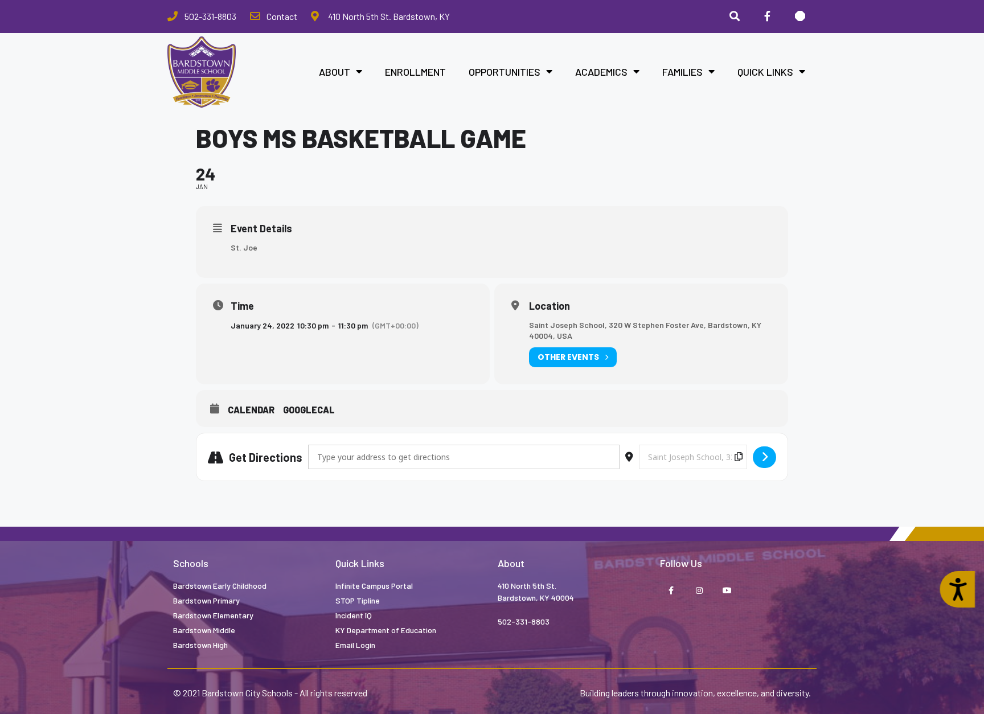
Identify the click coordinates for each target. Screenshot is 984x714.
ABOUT (334, 71)
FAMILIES (682, 71)
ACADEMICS (601, 71)
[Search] (734, 16)
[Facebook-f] (767, 16)
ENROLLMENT (415, 71)
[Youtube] (727, 591)
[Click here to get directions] (764, 457)
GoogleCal (309, 409)
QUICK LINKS (765, 71)
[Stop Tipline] (800, 16)
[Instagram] (699, 591)
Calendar (251, 409)
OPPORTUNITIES (504, 71)
